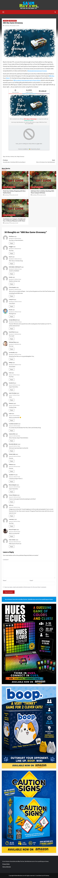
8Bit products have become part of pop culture (26, 80)
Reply (11, 243)
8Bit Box (51, 76)
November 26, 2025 (42, 195)
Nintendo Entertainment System (37, 71)
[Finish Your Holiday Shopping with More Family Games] (15, 180)
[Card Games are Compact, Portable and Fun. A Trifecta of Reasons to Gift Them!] (15, 208)
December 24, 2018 (15, 25)
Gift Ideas (7, 156)
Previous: (14, 161)
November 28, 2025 (14, 195)
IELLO (8, 78)
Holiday (12, 156)
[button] (3, 12)
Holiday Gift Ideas (12, 20)
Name (5, 580)
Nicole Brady (6, 25)
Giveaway (5, 20)
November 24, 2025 (14, 223)
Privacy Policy (6, 864)
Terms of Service (6, 866)
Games (5, 187)
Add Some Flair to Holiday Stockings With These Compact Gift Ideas (42, 192)
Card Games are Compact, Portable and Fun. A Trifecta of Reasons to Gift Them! (14, 220)
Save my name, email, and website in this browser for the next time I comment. (25, 587)
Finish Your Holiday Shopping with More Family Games (14, 192)
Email (31, 580)
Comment (6, 559)
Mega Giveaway (20, 156)
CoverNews (39, 875)
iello (15, 156)
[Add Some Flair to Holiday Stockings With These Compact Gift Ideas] (43, 180)
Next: (45, 161)
